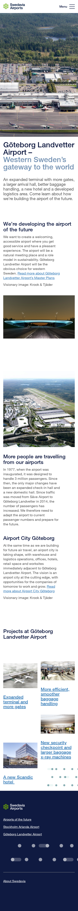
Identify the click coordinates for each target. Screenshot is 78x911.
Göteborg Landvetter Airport (22, 834)
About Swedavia (14, 881)
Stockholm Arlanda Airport (21, 827)
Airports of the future (17, 819)
